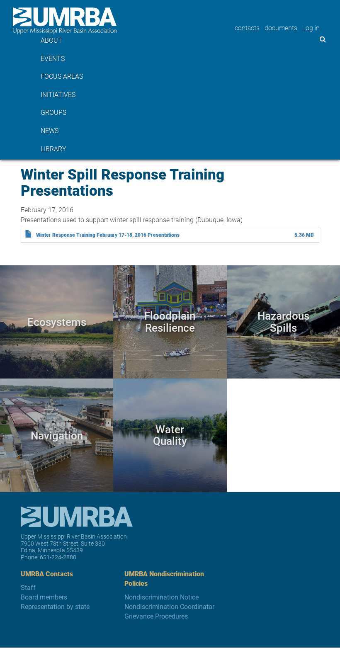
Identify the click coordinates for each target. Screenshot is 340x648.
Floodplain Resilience (169, 321)
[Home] (65, 20)
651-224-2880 (58, 557)
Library (53, 148)
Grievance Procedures (156, 616)
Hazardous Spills (283, 321)
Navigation (57, 434)
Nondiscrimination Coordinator (169, 606)
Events (53, 58)
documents (281, 27)
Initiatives (58, 94)
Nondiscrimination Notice (161, 597)
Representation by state (55, 606)
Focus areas (62, 76)
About (51, 40)
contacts (247, 27)
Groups (53, 112)
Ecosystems (56, 321)
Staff (28, 587)
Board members (44, 597)
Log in (311, 27)
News (49, 130)
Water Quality (170, 435)
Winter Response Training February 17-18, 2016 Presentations (108, 234)
